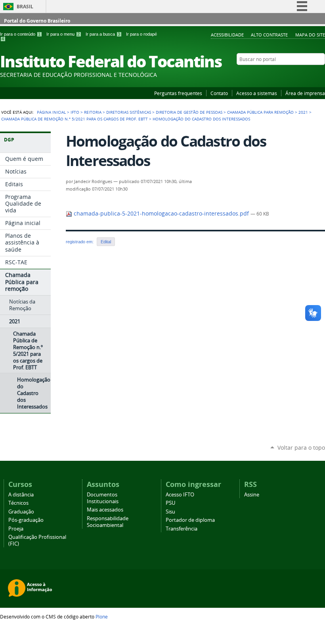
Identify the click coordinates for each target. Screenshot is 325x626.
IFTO (75, 112)
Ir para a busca (103, 34)
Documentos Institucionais (103, 498)
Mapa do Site (310, 35)
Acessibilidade (227, 35)
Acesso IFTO (180, 494)
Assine (251, 494)
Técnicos (18, 503)
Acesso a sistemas (256, 93)
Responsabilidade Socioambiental (107, 522)
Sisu (170, 511)
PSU (170, 503)
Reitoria (92, 112)
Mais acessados (105, 509)
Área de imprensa (305, 93)
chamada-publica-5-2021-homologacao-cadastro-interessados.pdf (161, 213)
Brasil (25, 6)
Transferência (181, 528)
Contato (219, 93)
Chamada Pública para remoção (260, 112)
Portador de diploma (190, 520)
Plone (102, 616)
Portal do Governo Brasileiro (37, 20)
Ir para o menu (63, 34)
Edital (106, 241)
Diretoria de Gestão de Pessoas (189, 112)
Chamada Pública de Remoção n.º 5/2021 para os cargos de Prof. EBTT (74, 119)
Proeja (15, 528)
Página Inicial (51, 112)
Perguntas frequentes (178, 93)
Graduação (21, 511)
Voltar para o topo (301, 447)
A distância (21, 494)
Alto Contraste (269, 35)
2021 (303, 112)
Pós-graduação (26, 520)
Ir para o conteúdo (20, 34)
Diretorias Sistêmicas (128, 112)
